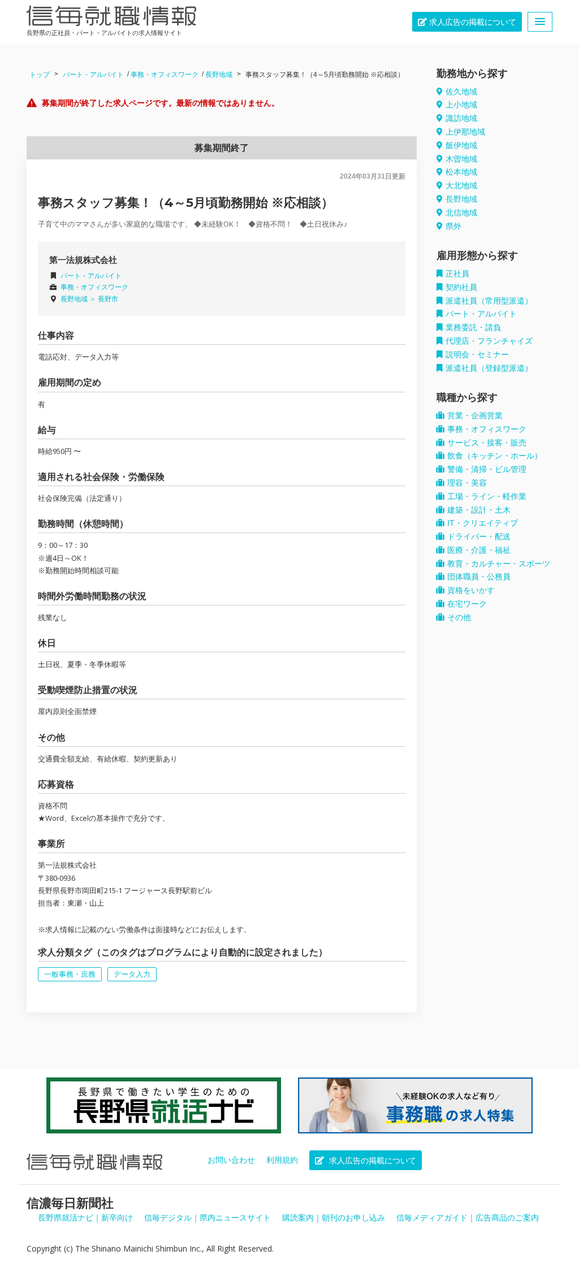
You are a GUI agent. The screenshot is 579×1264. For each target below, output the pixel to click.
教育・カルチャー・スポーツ (498, 563)
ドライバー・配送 (479, 536)
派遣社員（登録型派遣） (489, 368)
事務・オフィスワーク (164, 75)
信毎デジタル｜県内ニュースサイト (207, 1217)
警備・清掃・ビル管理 (486, 469)
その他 (459, 617)
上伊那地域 (465, 131)
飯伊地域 (461, 145)
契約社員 (461, 287)
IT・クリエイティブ (482, 522)
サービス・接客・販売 (486, 442)
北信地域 (461, 212)
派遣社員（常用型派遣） (489, 300)
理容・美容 (467, 482)
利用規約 (282, 1160)
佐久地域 (461, 91)
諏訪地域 (461, 118)
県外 (453, 226)
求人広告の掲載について (471, 22)
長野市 (108, 299)
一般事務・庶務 (70, 974)
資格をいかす (471, 590)
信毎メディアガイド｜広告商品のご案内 (467, 1217)
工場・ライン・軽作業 (486, 496)
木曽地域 (461, 158)
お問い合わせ (231, 1160)
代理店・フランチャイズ (489, 340)
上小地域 (461, 104)
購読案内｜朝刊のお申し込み (333, 1217)
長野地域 (218, 75)
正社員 (457, 273)
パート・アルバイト (93, 75)
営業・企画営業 (475, 415)
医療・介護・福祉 (479, 550)
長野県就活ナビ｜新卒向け (85, 1217)
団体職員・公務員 (479, 576)
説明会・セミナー (477, 354)
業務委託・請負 (473, 327)
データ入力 (132, 974)
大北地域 (461, 185)
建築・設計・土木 (479, 509)
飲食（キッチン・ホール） (494, 455)
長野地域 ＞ (79, 299)
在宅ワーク (467, 603)
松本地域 (461, 171)
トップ (39, 75)
